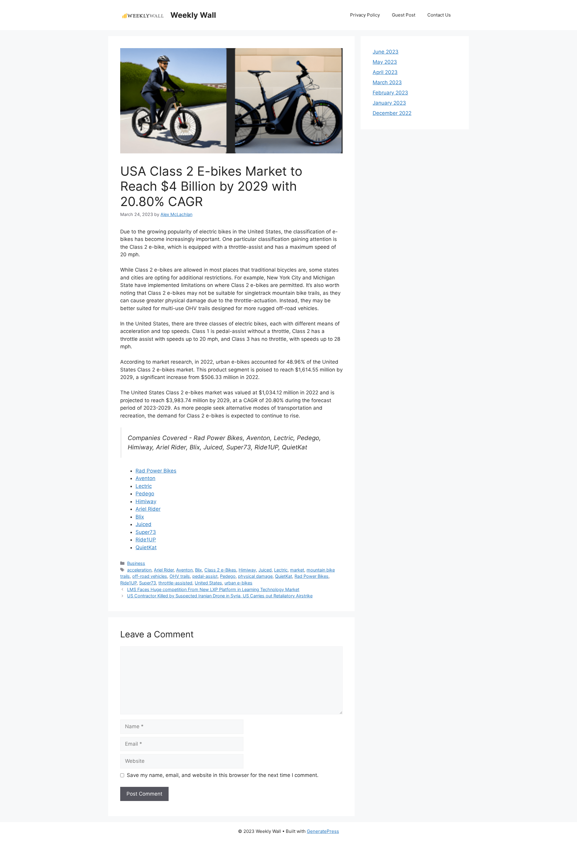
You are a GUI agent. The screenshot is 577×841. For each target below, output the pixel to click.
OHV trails (179, 576)
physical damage (255, 576)
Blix (140, 517)
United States (208, 582)
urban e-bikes (238, 582)
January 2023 (389, 103)
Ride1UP (146, 540)
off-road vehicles (149, 576)
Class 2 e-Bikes (220, 569)
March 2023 (387, 82)
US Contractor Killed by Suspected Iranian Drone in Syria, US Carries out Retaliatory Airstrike (220, 595)
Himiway (146, 501)
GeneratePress (323, 831)
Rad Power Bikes (156, 471)
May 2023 (385, 62)
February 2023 (390, 93)
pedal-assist (205, 576)
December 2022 (392, 113)
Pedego (145, 494)
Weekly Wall (193, 15)
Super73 (146, 532)
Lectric (144, 486)
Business (136, 563)
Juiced (143, 524)
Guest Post (403, 15)
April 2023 (385, 72)
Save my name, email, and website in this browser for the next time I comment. (223, 775)
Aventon (145, 478)
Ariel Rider (148, 509)
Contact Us (439, 15)
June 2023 (385, 52)
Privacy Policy (365, 15)
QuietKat (146, 547)
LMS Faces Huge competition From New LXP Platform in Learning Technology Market (213, 589)
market (297, 569)
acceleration (139, 569)
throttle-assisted (175, 582)
